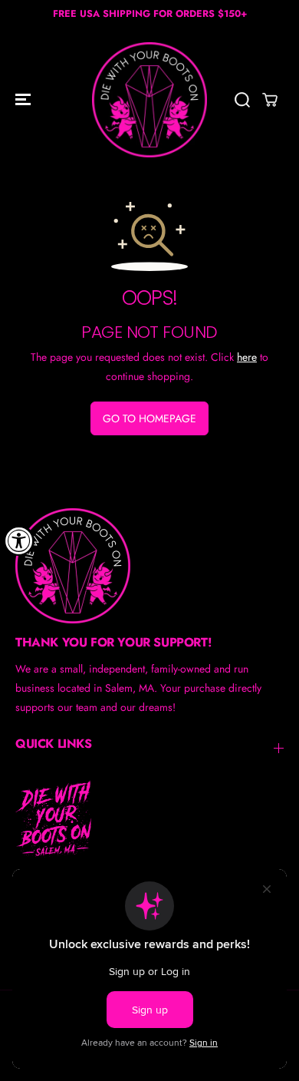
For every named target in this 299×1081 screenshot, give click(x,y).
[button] (24, 99)
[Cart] (270, 100)
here (247, 357)
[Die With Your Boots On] (149, 99)
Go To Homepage (149, 418)
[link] (149, 565)
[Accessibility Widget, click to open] (19, 540)
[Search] (242, 100)
